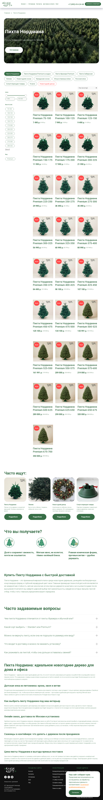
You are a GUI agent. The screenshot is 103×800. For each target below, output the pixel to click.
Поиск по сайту (57, 788)
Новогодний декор (47, 84)
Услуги (32, 84)
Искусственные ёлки (62, 79)
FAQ (29, 782)
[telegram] (5, 777)
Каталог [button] (23, 4)
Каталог (30, 771)
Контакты (39, 4)
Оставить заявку (57, 782)
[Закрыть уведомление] (98, 773)
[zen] (12, 777)
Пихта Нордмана (12, 74)
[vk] (9, 777)
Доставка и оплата (48, 4)
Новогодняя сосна (24, 79)
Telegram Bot (56, 777)
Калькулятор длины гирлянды (61, 774)
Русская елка (80, 79)
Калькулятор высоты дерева (61, 771)
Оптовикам (31, 4)
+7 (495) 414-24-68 (76, 4)
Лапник (9, 79)
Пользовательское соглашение (62, 785)
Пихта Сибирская (86, 74)
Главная (7, 13)
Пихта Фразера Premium (64, 74)
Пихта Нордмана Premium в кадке (37, 74)
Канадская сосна (42, 79)
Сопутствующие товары (15, 84)
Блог (57, 4)
